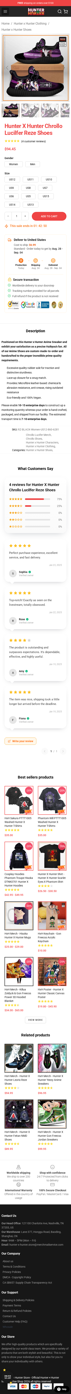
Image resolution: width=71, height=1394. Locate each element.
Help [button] (64, 1389)
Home (5, 23)
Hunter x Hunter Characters (42, 442)
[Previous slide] (7, 68)
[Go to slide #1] (11, 110)
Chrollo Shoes (34, 438)
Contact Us (9, 1316)
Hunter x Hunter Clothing (30, 23)
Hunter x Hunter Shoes (16, 29)
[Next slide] (64, 68)
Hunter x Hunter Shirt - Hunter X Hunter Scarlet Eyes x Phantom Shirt (52, 878)
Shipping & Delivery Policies (18, 1300)
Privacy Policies (12, 1271)
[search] (59, 11)
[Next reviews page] (63, 751)
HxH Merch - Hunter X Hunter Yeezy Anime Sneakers (50, 1080)
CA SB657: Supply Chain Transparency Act (27, 1282)
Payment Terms (12, 1305)
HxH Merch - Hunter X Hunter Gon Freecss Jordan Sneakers (50, 1135)
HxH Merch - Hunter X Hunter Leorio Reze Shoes (17, 1080)
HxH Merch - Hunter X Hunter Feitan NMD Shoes (17, 1135)
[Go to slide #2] (30, 110)
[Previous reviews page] (44, 751)
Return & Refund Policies (17, 1310)
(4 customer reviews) (33, 141)
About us (8, 1261)
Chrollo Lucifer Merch (38, 434)
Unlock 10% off (7, 1377)
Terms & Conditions (14, 1266)
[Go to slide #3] (50, 110)
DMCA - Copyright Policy (17, 1277)
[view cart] (65, 11)
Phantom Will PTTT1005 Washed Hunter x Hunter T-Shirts (52, 822)
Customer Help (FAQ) (15, 1321)
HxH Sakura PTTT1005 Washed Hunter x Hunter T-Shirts (18, 822)
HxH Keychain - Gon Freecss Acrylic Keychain (49, 937)
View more (35, 1020)
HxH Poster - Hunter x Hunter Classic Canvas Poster (51, 993)
